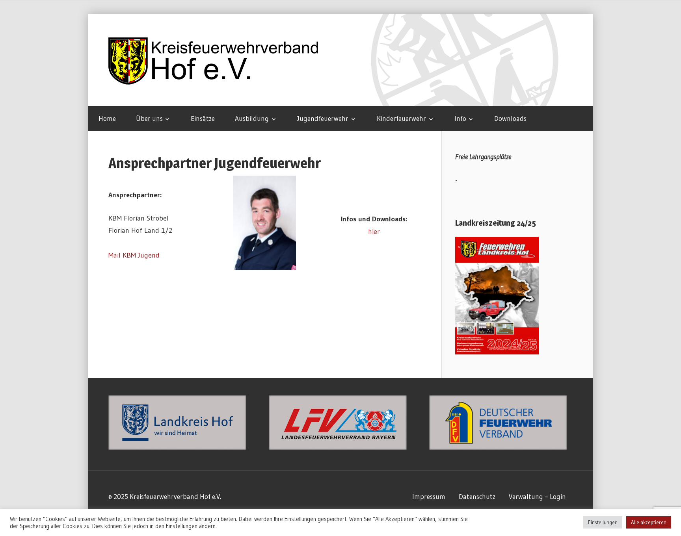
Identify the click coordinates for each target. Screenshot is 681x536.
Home (107, 118)
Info (460, 118)
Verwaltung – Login (537, 496)
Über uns (149, 118)
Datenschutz (477, 496)
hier (374, 231)
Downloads (510, 118)
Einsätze (203, 118)
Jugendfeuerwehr (322, 118)
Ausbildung (252, 118)
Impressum (428, 496)
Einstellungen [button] (603, 522)
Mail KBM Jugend (134, 255)
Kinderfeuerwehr (401, 118)
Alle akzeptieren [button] (648, 522)
